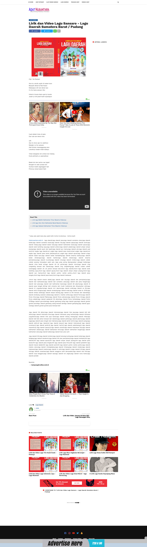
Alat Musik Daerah (52, 2)
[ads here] (73, 543)
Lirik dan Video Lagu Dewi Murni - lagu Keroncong (73, 474)
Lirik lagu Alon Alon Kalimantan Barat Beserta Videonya (50, 223)
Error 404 (92, 538)
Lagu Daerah (65, 2)
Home (31, 2)
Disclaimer (68, 538)
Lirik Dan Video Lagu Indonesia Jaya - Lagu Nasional (42, 474)
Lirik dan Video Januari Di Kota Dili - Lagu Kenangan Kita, (76, 416)
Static (85, 538)
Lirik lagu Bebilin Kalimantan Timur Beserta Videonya (49, 220)
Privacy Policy (77, 538)
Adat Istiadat (40, 2)
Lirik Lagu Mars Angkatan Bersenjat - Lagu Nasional (72, 453)
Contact (60, 538)
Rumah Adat (85, 2)
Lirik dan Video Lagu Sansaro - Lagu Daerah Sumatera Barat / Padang (58, 25)
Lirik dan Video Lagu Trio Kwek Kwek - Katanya (42, 453)
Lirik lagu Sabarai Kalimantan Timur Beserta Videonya (49, 226)
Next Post (32, 415)
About (54, 538)
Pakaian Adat (75, 2)
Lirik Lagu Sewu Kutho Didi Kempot (102, 453)
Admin (37, 408)
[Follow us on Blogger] (82, 533)
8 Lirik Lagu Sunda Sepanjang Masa (102, 474)
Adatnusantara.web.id (36, 240)
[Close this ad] (146, 538)
